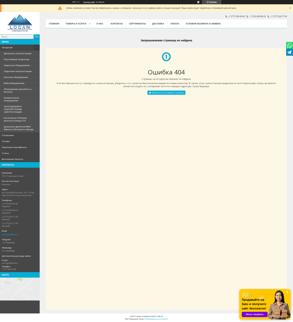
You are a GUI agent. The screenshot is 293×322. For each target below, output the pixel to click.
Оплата (174, 23)
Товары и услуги (75, 23)
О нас (99, 23)
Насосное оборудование (16, 77)
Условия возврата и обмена (203, 23)
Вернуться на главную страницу (168, 92)
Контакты (117, 23)
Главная (54, 23)
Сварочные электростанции (18, 71)
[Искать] (37, 36)
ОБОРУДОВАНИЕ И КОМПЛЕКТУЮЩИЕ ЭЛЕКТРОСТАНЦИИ (13, 109)
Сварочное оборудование (17, 65)
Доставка (158, 23)
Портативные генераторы (17, 59)
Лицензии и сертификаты (14, 147)
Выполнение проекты (12, 159)
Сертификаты (137, 23)
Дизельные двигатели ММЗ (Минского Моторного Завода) (18, 128)
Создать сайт (89, 2)
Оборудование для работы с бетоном (18, 90)
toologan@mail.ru (10, 234)
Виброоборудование (14, 83)
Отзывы (6, 141)
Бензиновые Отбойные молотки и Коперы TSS (15, 119)
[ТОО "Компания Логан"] (19, 21)
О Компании (8, 135)
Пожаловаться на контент (157, 319)
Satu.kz (160, 316)
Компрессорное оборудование (11, 99)
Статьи (5, 153)
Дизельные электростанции (17, 53)
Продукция (7, 47)
